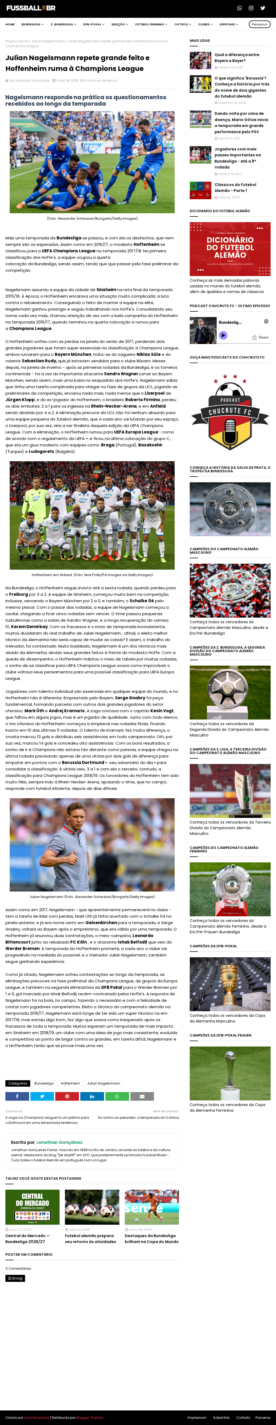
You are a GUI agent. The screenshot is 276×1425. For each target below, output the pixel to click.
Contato (243, 1417)
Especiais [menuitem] (227, 24)
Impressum (197, 1417)
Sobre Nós (221, 1417)
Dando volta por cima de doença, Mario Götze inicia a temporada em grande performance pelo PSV (241, 122)
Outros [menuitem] (181, 24)
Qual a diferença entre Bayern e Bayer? (237, 57)
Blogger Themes (89, 1417)
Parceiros (263, 1417)
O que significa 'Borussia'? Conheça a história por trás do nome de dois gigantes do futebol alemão (242, 87)
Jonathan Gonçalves (32, 80)
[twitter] (264, 8)
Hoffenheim (70, 1083)
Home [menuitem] (10, 24)
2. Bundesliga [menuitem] (62, 24)
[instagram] (253, 8)
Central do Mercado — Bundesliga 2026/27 (27, 1238)
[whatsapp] (241, 8)
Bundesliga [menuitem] (31, 24)
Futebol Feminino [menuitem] (149, 24)
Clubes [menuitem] (203, 24)
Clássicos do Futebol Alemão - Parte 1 (235, 187)
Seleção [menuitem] (118, 24)
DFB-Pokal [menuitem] (92, 24)
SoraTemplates (36, 1417)
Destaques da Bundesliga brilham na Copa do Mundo (152, 1238)
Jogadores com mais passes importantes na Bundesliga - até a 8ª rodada (238, 158)
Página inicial (16, 41)
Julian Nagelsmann (47, 41)
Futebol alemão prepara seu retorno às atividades (90, 1238)
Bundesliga (44, 1083)
